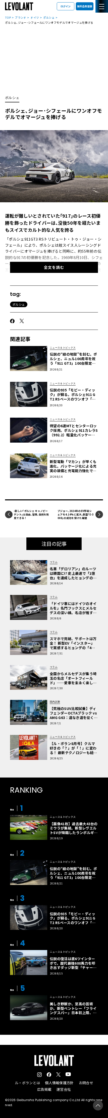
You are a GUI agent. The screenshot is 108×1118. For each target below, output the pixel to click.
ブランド (20, 17)
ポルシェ (49, 17)
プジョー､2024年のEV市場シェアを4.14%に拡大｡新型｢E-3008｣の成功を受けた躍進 (76, 514)
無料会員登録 (84, 6)
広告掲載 (44, 1089)
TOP (8, 17)
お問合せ (86, 1082)
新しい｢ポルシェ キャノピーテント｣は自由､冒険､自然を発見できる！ (31, 514)
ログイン (66, 6)
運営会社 (64, 1089)
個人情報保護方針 (59, 1082)
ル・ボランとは (27, 1082)
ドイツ (34, 17)
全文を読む (54, 267)
